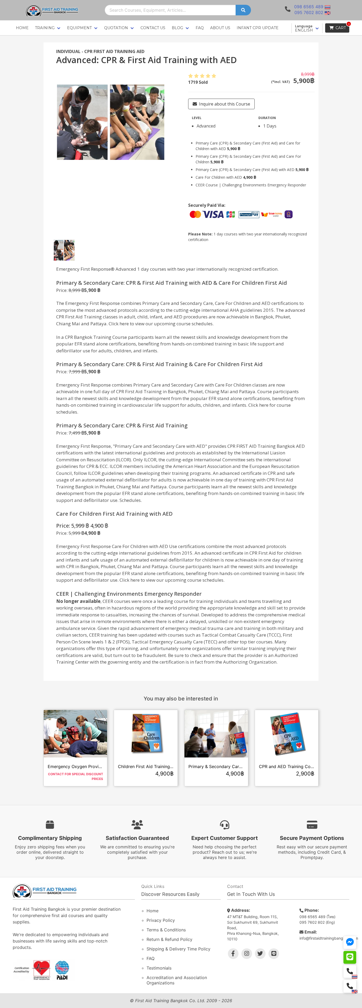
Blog (177, 27)
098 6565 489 (308, 6)
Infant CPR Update (258, 27)
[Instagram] (246, 953)
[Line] (273, 953)
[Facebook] (233, 953)
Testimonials (159, 968)
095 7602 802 (308, 12)
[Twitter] (260, 953)
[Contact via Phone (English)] (349, 986)
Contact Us (152, 27)
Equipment (79, 27)
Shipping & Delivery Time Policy (178, 949)
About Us (220, 27)
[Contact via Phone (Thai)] (349, 971)
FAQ (200, 27)
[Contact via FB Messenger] (349, 942)
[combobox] (170, 10)
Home (22, 27)
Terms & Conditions (166, 929)
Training (45, 27)
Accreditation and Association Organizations (177, 980)
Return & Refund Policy (169, 939)
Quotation (116, 27)
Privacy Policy (161, 920)
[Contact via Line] (349, 957)
